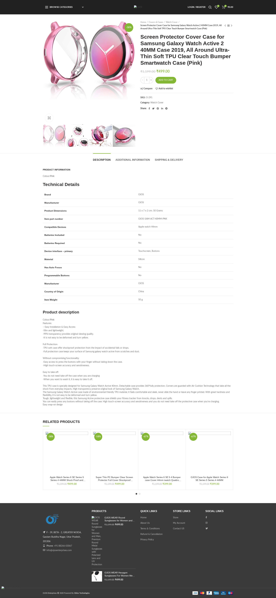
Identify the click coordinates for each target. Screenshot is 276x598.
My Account (179, 523)
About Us (145, 523)
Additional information (132, 159)
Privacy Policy (147, 540)
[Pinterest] (158, 108)
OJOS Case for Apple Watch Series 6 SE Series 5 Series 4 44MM (209, 478)
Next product (231, 25)
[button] (86, 444)
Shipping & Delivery (169, 159)
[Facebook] (149, 108)
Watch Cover (172, 22)
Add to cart (166, 80)
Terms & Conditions (150, 529)
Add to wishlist (166, 89)
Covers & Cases (156, 22)
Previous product (225, 25)
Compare (147, 89)
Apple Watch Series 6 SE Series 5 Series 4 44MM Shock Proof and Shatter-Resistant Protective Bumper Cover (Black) (66, 479)
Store (175, 518)
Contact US (178, 529)
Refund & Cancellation (151, 534)
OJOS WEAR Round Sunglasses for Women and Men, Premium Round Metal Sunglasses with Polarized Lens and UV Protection (118, 519)
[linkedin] (162, 108)
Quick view (86, 451)
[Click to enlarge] (49, 118)
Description (102, 159)
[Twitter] (153, 108)
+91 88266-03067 (63, 546)
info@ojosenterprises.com (59, 550)
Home (143, 22)
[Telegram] (166, 108)
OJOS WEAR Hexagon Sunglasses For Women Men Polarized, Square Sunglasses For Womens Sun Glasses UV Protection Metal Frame (119, 574)
